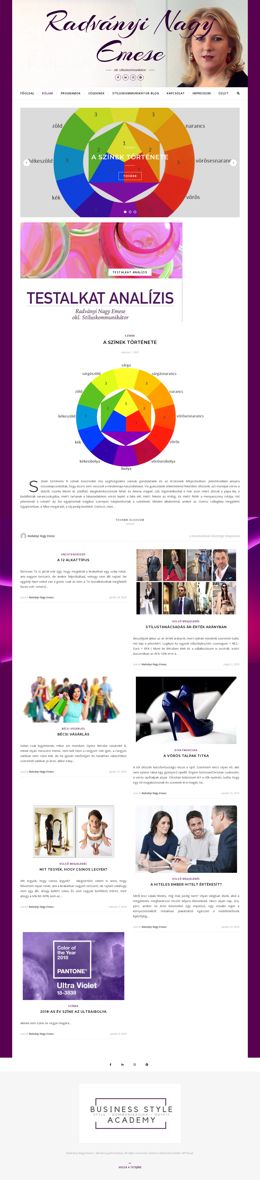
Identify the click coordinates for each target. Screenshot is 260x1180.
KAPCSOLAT (176, 93)
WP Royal (187, 1153)
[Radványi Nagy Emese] (130, 1113)
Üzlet (224, 93)
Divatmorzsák (186, 750)
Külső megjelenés (186, 621)
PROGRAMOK (71, 93)
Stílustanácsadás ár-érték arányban (186, 627)
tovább (130, 176)
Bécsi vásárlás (73, 728)
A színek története (130, 157)
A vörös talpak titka (186, 756)
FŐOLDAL (27, 93)
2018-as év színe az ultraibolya (73, 1012)
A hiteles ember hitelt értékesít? (186, 884)
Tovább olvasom (130, 520)
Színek (130, 147)
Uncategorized (73, 554)
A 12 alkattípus (73, 560)
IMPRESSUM (202, 93)
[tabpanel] (130, 162)
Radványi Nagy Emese (130, 36)
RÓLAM (47, 93)
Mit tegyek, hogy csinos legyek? (73, 869)
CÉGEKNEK (96, 93)
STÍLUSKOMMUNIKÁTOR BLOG (135, 93)
